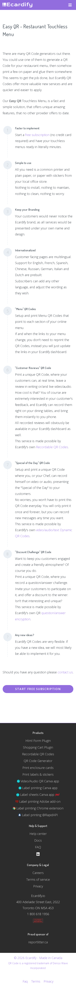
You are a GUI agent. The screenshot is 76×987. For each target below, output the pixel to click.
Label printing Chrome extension (39, 808)
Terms (35, 981)
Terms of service (38, 879)
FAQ (38, 847)
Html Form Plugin (38, 740)
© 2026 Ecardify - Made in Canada (38, 958)
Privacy (38, 886)
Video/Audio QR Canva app (39, 781)
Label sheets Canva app (37, 794)
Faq (25, 981)
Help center (38, 834)
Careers (38, 873)
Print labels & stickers (38, 774)
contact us (65, 672)
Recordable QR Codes (52, 447)
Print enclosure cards (38, 768)
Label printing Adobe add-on (39, 801)
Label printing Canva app (39, 788)
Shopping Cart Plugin (38, 747)
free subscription (37, 135)
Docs (38, 840)
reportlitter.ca (38, 942)
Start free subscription (38, 689)
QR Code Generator (38, 761)
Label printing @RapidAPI (39, 815)
